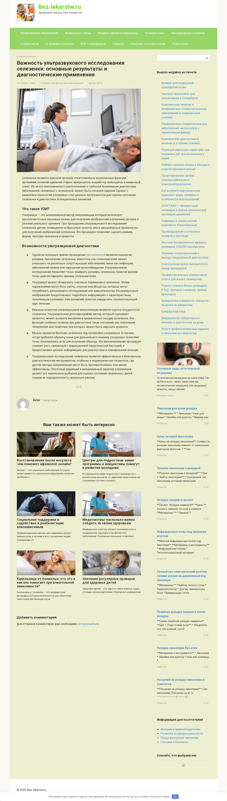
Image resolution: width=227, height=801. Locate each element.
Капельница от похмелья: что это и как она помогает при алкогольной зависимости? (46, 582)
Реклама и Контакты (174, 742)
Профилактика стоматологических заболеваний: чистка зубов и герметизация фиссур (184, 128)
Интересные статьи (78, 33)
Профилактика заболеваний (39, 33)
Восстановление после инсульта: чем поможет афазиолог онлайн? (44, 462)
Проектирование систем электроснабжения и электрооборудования (177, 180)
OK (175, 796)
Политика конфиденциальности (181, 733)
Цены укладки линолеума (175, 436)
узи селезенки (95, 255)
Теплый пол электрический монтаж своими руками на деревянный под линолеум (182, 576)
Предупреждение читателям (179, 738)
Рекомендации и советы (188, 33)
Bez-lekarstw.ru (59, 6)
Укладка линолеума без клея (177, 648)
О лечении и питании (59, 44)
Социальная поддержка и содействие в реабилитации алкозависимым (40, 523)
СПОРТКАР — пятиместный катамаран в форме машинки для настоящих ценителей (183, 210)
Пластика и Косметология (148, 44)
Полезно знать (154, 33)
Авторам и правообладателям (180, 729)
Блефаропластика (173, 311)
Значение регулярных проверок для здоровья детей (108, 580)
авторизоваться (88, 624)
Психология (180, 44)
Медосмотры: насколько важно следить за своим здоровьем (108, 521)
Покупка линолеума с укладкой (178, 468)
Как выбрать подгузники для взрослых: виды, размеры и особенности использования (180, 195)
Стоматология (29, 44)
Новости (118, 44)
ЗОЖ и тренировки (92, 44)
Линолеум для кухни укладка (177, 408)
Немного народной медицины (118, 33)
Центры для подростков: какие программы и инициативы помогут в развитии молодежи (111, 464)
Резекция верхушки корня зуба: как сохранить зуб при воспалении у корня (185, 154)
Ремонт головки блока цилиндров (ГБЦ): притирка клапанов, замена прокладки (184, 290)
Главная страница (26, 56)
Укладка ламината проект (175, 500)
